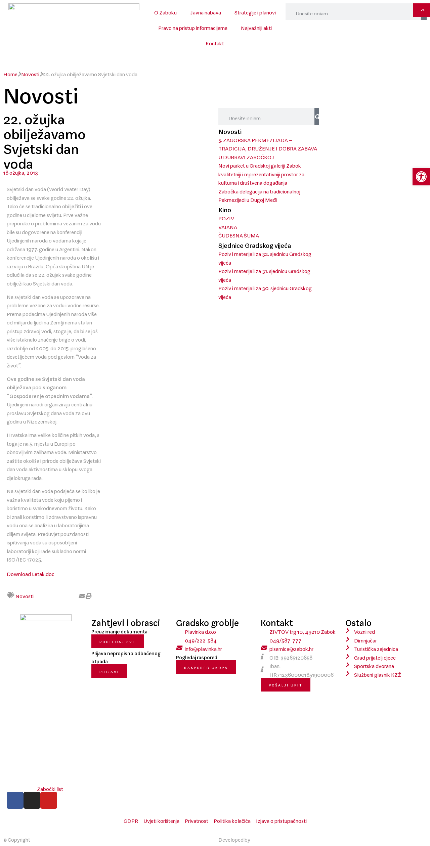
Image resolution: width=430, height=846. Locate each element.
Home (10, 73)
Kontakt (215, 42)
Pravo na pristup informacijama (192, 27)
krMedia (260, 838)
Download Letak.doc (30, 573)
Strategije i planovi (255, 11)
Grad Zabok (49, 838)
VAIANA (227, 226)
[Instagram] (32, 800)
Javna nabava (205, 11)
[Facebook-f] (15, 800)
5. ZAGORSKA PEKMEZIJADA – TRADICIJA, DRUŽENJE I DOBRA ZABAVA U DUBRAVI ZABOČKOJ (267, 147)
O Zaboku (165, 11)
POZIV (226, 217)
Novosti (30, 73)
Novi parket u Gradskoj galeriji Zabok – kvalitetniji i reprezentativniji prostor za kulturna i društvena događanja (262, 172)
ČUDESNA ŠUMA (238, 234)
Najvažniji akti (256, 27)
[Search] (316, 116)
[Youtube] (48, 800)
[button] (59, 596)
